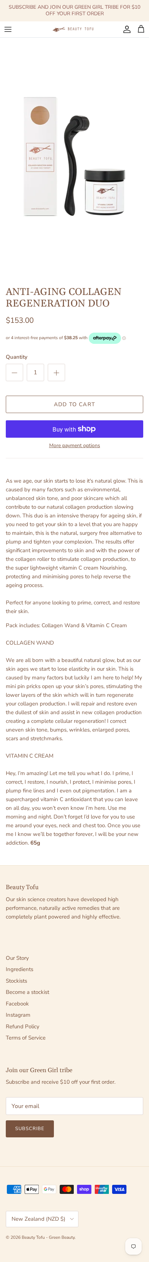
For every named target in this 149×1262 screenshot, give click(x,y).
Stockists (16, 980)
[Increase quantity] (56, 372)
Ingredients (19, 969)
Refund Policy (22, 1026)
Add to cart (74, 404)
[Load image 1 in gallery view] (74, 157)
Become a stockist (27, 992)
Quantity (16, 357)
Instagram (18, 1015)
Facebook (17, 1003)
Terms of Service (26, 1037)
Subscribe (29, 1128)
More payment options (74, 446)
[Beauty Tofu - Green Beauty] (74, 29)
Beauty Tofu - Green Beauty (48, 1237)
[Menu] (8, 29)
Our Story (17, 958)
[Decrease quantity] (14, 372)
